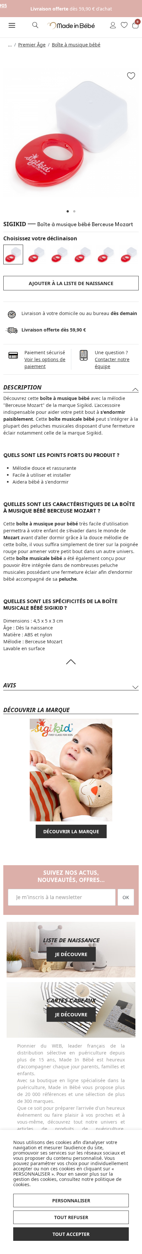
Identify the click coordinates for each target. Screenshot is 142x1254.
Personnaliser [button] (71, 1200)
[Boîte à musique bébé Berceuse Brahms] (36, 254)
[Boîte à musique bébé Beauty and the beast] (129, 254)
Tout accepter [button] (71, 1234)
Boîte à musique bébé (76, 44)
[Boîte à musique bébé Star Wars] (82, 254)
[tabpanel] (71, 132)
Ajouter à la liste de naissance (71, 283)
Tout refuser (71, 1217)
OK (126, 897)
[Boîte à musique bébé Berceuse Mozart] (13, 254)
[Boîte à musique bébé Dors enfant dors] (59, 254)
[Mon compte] (113, 26)
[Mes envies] (124, 26)
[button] (12, 25)
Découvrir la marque (71, 831)
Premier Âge (32, 44)
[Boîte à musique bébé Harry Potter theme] (106, 254)
